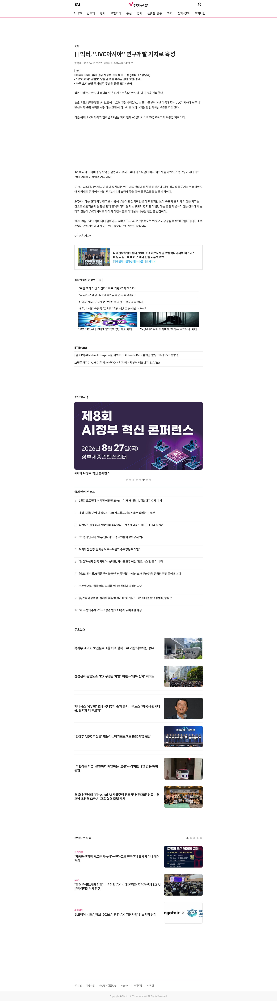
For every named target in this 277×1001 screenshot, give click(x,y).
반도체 (91, 13)
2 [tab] (130, 480)
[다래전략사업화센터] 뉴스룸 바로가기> (133, 261)
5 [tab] (140, 480)
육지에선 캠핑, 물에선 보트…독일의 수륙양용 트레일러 (110, 549)
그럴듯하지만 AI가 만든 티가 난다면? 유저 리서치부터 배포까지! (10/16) (117, 363)
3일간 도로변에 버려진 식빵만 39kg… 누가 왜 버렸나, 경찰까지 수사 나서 (120, 501)
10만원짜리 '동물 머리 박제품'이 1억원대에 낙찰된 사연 (110, 586)
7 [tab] (147, 480)
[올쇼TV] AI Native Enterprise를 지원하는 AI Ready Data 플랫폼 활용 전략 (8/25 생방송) (127, 355)
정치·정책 (184, 13)
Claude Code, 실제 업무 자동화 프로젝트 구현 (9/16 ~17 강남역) (112, 75)
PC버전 (150, 985)
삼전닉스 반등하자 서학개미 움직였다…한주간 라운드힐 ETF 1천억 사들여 (121, 525)
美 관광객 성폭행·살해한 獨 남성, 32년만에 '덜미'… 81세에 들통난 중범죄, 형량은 (125, 598)
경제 (139, 13)
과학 (169, 13)
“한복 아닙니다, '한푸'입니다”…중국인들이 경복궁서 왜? (111, 537)
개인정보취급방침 (107, 985)
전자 (102, 13)
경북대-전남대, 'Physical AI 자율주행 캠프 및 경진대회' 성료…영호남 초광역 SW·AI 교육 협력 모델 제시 (116, 797)
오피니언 (200, 13)
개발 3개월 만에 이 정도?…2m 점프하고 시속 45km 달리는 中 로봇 (117, 513)
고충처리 (125, 985)
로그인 (78, 985)
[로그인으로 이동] (199, 4)
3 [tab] (133, 480)
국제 (76, 46)
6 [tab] (143, 480)
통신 (129, 13)
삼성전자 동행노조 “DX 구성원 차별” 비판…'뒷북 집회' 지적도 (114, 676)
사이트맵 (138, 985)
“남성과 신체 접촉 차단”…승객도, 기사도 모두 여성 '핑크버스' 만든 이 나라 (121, 561)
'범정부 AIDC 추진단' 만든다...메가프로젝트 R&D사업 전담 (112, 737)
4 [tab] (137, 480)
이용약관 (90, 985)
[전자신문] (138, 4)
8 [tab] (150, 480)
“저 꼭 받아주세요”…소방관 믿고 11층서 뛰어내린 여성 (110, 610)
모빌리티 (115, 13)
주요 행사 (81, 397)
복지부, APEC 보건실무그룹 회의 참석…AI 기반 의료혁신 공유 (114, 648)
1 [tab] (127, 480)
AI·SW (78, 13)
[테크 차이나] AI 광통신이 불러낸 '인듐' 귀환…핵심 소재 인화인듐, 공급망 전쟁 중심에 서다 (130, 574)
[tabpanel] (138, 439)
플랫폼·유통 (154, 13)
